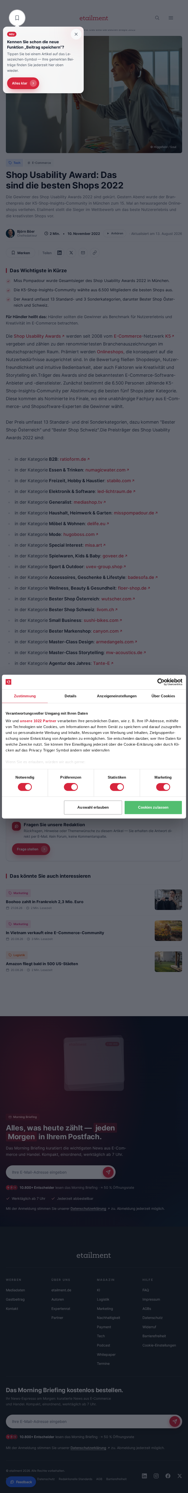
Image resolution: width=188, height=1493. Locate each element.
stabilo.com (119, 480)
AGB (99, 1479)
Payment (104, 1327)
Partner (57, 1318)
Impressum (151, 1299)
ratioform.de (73, 459)
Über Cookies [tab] (163, 696)
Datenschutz (152, 1318)
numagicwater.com (105, 469)
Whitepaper (106, 1354)
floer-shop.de (132, 588)
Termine (103, 1363)
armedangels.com (115, 641)
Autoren (57, 1299)
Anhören (117, 233)
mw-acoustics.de (124, 652)
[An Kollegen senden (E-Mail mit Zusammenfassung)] (83, 253)
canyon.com (106, 631)
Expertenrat (60, 1308)
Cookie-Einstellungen (159, 1345)
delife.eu (96, 523)
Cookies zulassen (153, 807)
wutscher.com (116, 598)
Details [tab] (71, 696)
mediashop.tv (88, 502)
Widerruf (149, 1327)
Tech (16, 163)
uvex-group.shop (104, 566)
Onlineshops (110, 351)
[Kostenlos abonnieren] (108, 1172)
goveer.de (113, 555)
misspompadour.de (134, 512)
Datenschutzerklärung (88, 1208)
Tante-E (101, 663)
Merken (23, 253)
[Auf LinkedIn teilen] (59, 253)
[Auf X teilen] (71, 253)
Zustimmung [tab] (25, 696)
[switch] (71, 787)
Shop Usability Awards (37, 336)
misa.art (93, 545)
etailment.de (61, 1290)
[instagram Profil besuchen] (156, 1476)
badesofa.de (141, 577)
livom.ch (105, 609)
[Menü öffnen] (170, 17)
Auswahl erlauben (93, 807)
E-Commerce (41, 163)
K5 (168, 336)
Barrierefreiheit (154, 1336)
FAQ (145, 1290)
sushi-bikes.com (101, 620)
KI (98, 1290)
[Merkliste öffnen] (17, 17)
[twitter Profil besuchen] (179, 1476)
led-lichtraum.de (114, 491)
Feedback (24, 1482)
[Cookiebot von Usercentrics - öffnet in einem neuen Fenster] (161, 682)
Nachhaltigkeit (108, 1318)
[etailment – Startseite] (94, 17)
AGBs (146, 1308)
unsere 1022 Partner (38, 721)
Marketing (20, 893)
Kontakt (12, 1308)
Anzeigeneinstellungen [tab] (117, 696)
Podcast (103, 1345)
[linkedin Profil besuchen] (144, 1476)
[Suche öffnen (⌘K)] (157, 17)
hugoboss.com (79, 534)
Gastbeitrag (15, 1299)
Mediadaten (15, 1290)
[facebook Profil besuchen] (168, 1476)
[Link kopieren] (95, 253)
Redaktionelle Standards (75, 1479)
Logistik (19, 955)
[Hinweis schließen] (76, 34)
